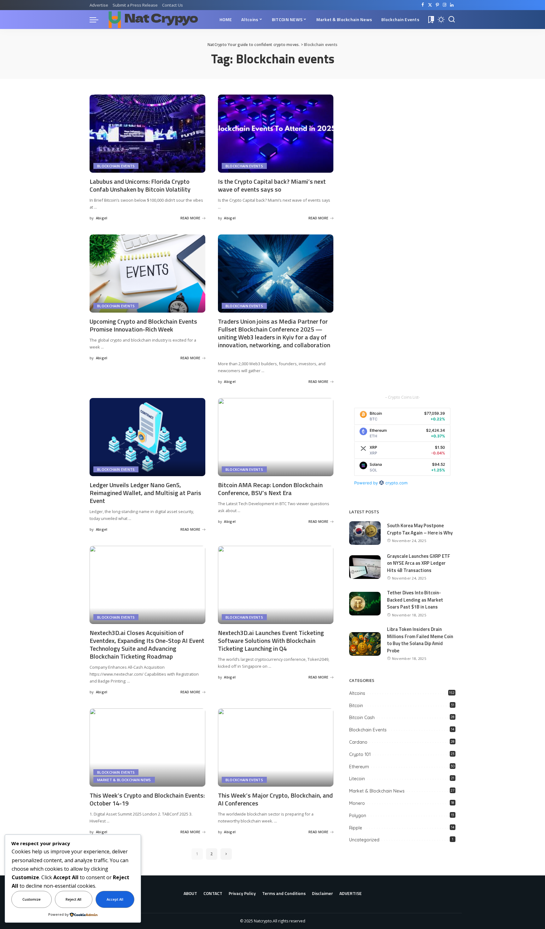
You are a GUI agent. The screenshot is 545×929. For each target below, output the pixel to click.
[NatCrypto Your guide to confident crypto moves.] (153, 19)
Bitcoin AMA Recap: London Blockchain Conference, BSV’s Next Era (270, 489)
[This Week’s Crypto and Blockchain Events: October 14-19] (147, 747)
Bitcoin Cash (362, 717)
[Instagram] (444, 5)
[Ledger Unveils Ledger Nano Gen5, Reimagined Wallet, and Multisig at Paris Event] (147, 437)
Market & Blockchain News (124, 779)
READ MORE (190, 218)
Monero (357, 803)
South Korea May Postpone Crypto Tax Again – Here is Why (420, 529)
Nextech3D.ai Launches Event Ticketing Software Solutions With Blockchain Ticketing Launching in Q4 (271, 640)
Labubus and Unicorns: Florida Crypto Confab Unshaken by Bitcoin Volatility (140, 185)
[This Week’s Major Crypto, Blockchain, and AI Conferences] (276, 747)
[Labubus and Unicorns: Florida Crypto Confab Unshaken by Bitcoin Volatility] (147, 134)
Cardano (358, 742)
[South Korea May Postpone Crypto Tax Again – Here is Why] (365, 533)
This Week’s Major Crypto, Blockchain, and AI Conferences (275, 799)
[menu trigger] (97, 19)
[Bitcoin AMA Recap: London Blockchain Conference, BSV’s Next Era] (276, 437)
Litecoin (357, 779)
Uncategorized (364, 840)
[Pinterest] (437, 5)
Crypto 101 (360, 754)
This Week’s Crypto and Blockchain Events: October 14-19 (147, 799)
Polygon (357, 815)
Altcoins (357, 693)
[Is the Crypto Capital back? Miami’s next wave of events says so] (276, 134)
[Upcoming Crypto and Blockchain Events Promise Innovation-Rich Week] (147, 273)
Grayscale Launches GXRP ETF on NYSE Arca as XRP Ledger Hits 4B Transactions (418, 563)
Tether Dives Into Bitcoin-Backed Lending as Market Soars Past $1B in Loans (415, 599)
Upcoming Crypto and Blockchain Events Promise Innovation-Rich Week (143, 325)
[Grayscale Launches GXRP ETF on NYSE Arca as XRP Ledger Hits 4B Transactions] (365, 567)
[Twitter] (430, 5)
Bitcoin (356, 705)
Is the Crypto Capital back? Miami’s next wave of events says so (272, 185)
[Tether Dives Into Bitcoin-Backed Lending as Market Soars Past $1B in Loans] (365, 603)
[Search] (451, 19)
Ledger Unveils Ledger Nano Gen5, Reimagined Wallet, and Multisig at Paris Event (145, 492)
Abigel (102, 218)
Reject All (73, 899)
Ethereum (359, 767)
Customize (31, 899)
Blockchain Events (116, 166)
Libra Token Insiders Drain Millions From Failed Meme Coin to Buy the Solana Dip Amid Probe (420, 640)
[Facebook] (422, 5)
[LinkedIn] (451, 5)
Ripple (355, 828)
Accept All (115, 899)
